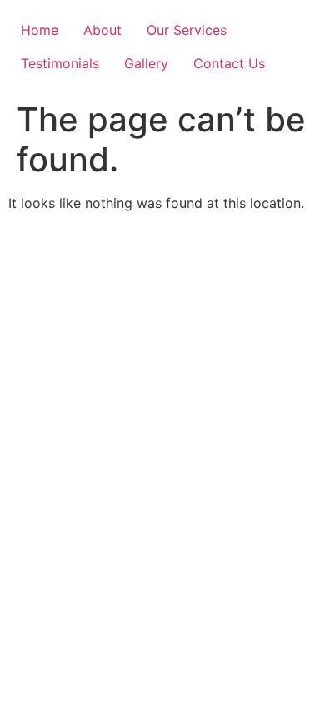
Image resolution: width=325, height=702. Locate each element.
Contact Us (229, 63)
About (102, 30)
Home (39, 30)
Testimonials (60, 63)
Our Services (187, 30)
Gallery (146, 63)
